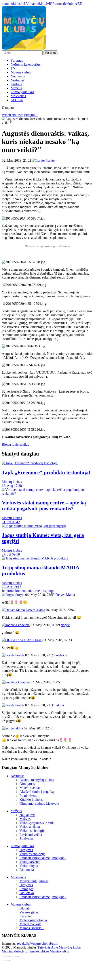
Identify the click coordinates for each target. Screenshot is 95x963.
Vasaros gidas (28, 912)
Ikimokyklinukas (22, 92)
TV (13, 68)
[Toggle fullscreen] (12, 956)
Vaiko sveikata (29, 827)
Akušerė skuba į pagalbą (36, 791)
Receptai (25, 916)
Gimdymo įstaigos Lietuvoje (39, 803)
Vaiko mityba (28, 866)
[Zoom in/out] (17, 956)
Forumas (17, 60)
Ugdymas (26, 850)
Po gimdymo (28, 795)
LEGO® (17, 100)
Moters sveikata (30, 788)
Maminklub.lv (59, 951)
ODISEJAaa (32, 640)
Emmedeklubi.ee (37, 951)
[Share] (8, 956)
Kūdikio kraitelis (31, 799)
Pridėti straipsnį (12, 115)
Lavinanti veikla (30, 834)
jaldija (18, 728)
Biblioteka (26, 870)
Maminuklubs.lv (13, 951)
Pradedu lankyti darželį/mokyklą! (42, 858)
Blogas (6, 444)
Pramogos (26, 889)
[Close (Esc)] (3, 956)
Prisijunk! (31, 115)
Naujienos (18, 76)
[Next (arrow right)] (8, 960)
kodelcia (23, 625)
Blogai (24, 908)
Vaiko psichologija (32, 831)
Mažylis (16, 88)
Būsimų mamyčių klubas (36, 780)
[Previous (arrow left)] (3, 960)
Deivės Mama (35, 610)
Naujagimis (27, 815)
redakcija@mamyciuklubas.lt (37, 943)
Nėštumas (17, 80)
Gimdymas (27, 784)
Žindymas (26, 838)
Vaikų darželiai (29, 862)
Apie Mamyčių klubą (66, 947)
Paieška (50, 52)
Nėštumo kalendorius (25, 64)
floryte (19, 595)
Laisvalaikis (20, 444)
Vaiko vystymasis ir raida (36, 823)
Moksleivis (18, 96)
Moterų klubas (21, 72)
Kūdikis (16, 84)
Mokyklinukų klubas (33, 881)
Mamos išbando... (31, 928)
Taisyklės (43, 947)
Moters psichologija (33, 920)
